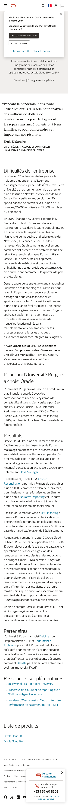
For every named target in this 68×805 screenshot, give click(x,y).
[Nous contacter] (62, 6)
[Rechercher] (43, 6)
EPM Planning (49, 513)
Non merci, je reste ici (19, 43)
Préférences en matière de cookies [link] (18, 770)
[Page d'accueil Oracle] (13, 5)
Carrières (7, 776)
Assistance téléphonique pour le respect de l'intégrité (26, 781)
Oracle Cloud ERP (13, 736)
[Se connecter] (56, 6)
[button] (6, 6)
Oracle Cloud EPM (14, 741)
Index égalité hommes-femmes (17, 765)
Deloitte (44, 636)
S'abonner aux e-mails (23, 776)
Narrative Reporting (32, 497)
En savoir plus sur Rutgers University (30, 684)
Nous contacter (10, 787)
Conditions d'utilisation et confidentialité (39, 759)
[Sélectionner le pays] (50, 6)
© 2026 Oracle (10, 759)
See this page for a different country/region (29, 50)
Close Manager (28, 472)
